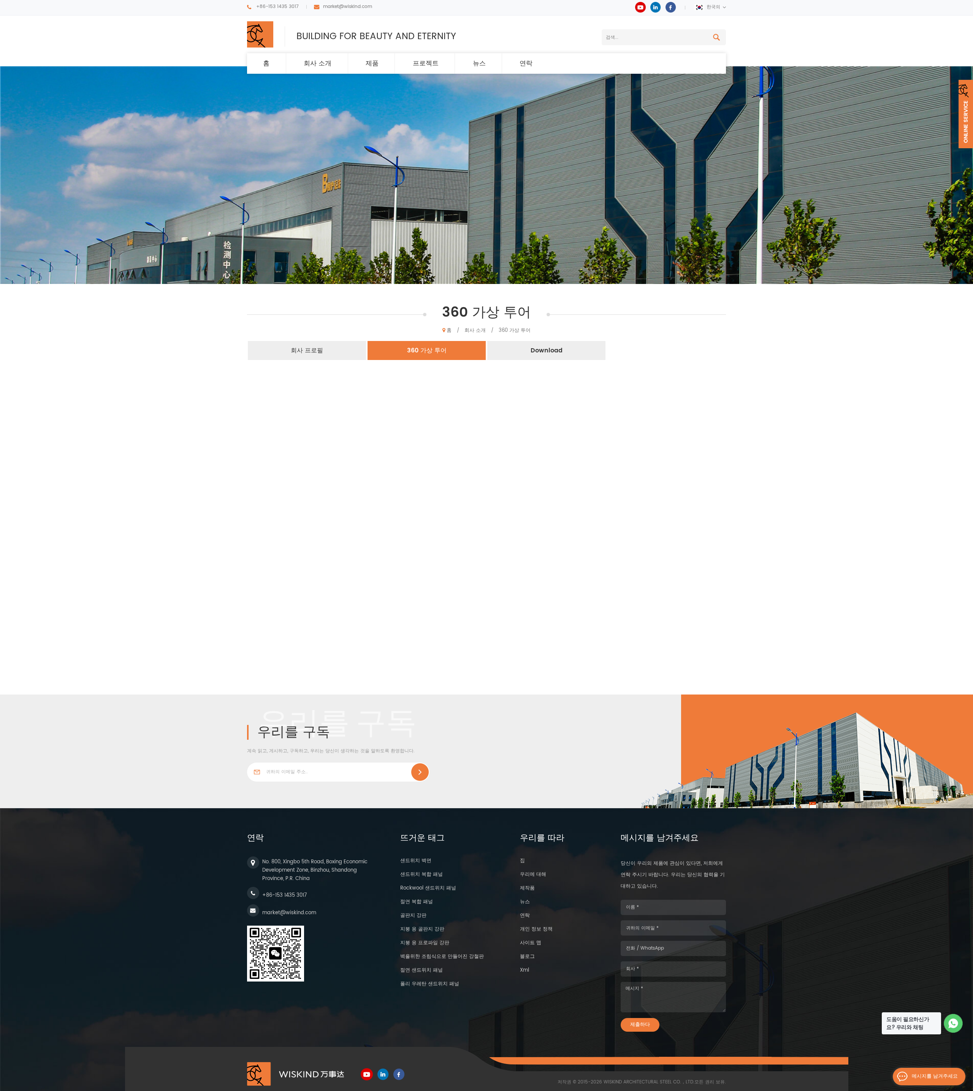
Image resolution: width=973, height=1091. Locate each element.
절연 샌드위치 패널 (421, 970)
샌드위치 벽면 (415, 861)
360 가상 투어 (515, 331)
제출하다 (640, 1025)
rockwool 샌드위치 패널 (428, 888)
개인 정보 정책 (536, 929)
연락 (526, 63)
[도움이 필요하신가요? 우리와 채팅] (953, 1024)
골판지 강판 (413, 916)
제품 (372, 63)
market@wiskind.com (347, 6)
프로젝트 (426, 63)
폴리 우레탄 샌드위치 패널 (429, 984)
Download (547, 350)
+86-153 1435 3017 (277, 6)
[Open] (966, 114)
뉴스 (479, 63)
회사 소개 (317, 63)
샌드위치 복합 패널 (421, 875)
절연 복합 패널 (416, 902)
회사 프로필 (307, 350)
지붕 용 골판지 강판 (422, 929)
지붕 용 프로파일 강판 (424, 943)
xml (524, 970)
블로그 (527, 957)
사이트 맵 (530, 943)
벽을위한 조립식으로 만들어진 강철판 (442, 957)
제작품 (527, 888)
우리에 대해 (533, 875)
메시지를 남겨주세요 (935, 1076)
